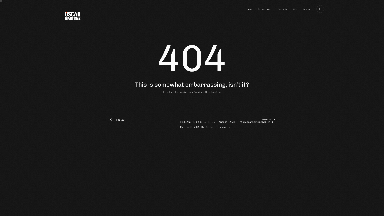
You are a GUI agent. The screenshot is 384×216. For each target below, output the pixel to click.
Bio (295, 9)
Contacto (282, 9)
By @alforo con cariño (216, 127)
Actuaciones (265, 9)
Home (249, 9)
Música (306, 9)
